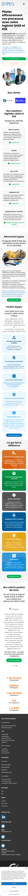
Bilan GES (19, 368)
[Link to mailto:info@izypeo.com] (3, 808)
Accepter (14, 883)
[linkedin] (3, 798)
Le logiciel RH (15, 203)
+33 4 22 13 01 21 (6, 822)
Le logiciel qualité (15, 163)
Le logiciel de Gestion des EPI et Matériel (14, 223)
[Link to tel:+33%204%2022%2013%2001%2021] (3, 818)
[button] (26, 868)
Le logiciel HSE (15, 184)
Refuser (14, 887)
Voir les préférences (14, 891)
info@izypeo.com (6, 813)
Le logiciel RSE (15, 142)
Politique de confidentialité (14, 894)
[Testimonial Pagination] (11, 647)
